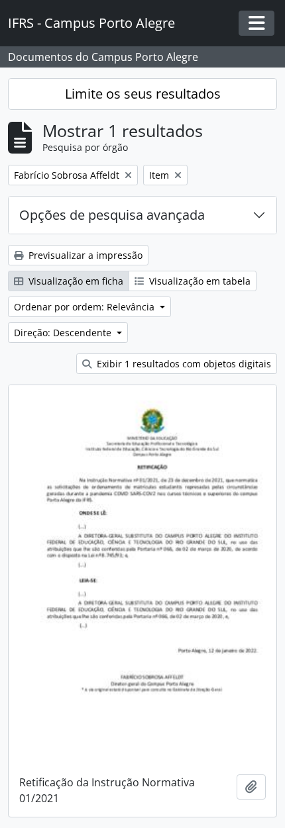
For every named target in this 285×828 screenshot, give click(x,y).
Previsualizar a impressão (84, 255)
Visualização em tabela (198, 281)
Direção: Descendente (64, 332)
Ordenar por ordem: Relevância (85, 306)
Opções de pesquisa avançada (112, 215)
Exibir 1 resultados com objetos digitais (182, 363)
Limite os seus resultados (143, 94)
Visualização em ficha (74, 281)
